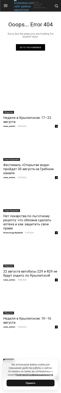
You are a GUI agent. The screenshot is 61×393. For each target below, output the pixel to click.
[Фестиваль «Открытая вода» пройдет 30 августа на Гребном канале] (30, 147)
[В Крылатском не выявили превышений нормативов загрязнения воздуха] (30, 348)
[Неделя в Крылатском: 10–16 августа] (30, 301)
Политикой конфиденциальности (34, 374)
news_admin (9, 126)
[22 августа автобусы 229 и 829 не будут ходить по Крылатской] (30, 253)
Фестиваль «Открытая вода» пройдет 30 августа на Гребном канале (28, 169)
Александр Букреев (13, 232)
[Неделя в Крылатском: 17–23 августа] (30, 100)
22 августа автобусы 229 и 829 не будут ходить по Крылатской (30, 273)
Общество (8, 112)
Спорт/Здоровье (11, 159)
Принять (30, 383)
